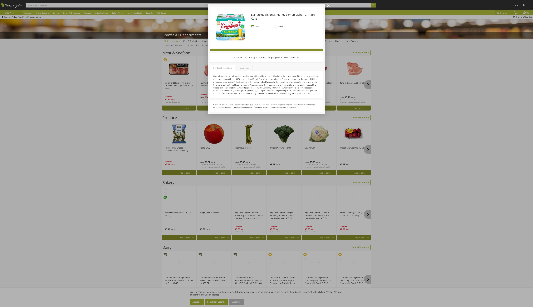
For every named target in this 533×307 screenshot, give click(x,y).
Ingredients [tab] (243, 68)
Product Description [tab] (222, 68)
